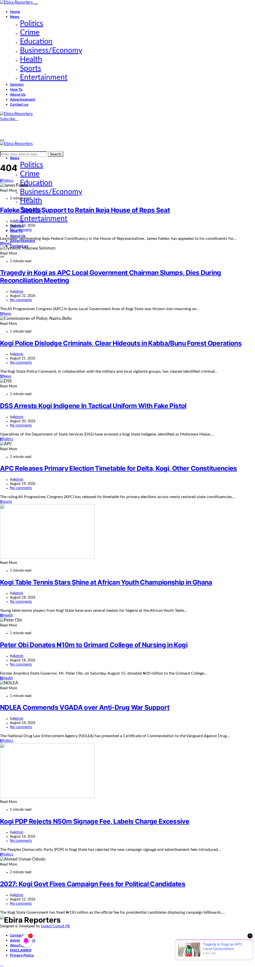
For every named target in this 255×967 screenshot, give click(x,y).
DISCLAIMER (20, 950)
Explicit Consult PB (55, 926)
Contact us (19, 104)
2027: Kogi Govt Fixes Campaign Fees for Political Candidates (92, 884)
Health (31, 59)
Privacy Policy (22, 955)
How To (16, 89)
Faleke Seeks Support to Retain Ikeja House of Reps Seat (85, 210)
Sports (30, 68)
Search (55, 154)
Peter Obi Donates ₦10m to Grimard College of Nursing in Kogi (94, 645)
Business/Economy (51, 50)
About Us (18, 94)
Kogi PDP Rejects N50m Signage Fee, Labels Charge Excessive (94, 821)
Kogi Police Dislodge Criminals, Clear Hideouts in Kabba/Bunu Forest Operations (121, 343)
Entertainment (43, 77)
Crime (30, 32)
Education (36, 41)
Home (15, 11)
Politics (31, 23)
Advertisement (22, 99)
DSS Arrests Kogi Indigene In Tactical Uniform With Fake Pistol (93, 406)
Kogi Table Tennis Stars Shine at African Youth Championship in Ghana (106, 582)
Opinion (17, 84)
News (14, 16)
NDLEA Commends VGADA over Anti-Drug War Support (84, 707)
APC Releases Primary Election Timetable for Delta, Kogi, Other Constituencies (118, 468)
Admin (18, 221)
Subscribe (8, 119)
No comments (21, 230)
